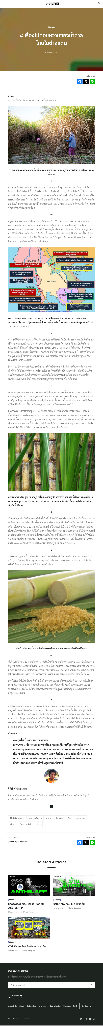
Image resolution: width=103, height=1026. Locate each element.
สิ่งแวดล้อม (59, 818)
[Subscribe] (91, 985)
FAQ (75, 1006)
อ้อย (69, 818)
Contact (67, 1006)
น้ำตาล (48, 818)
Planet (51, 27)
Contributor (55, 1006)
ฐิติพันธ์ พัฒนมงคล (17, 818)
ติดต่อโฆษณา (87, 1006)
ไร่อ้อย (38, 824)
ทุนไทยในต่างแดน (35, 818)
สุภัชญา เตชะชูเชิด (28, 950)
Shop (21, 1006)
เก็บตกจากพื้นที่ (25, 824)
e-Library (43, 1006)
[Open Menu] (3, 3)
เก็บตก (12, 824)
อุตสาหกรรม (80, 818)
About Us (12, 1006)
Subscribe (31, 1006)
